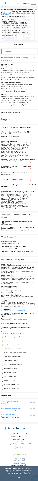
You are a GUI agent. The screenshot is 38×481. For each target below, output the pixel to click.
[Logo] (4, 3)
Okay (19, 477)
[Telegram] (23, 460)
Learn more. (26, 473)
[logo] (14, 428)
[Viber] (15, 460)
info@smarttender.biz (19, 465)
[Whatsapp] (19, 460)
